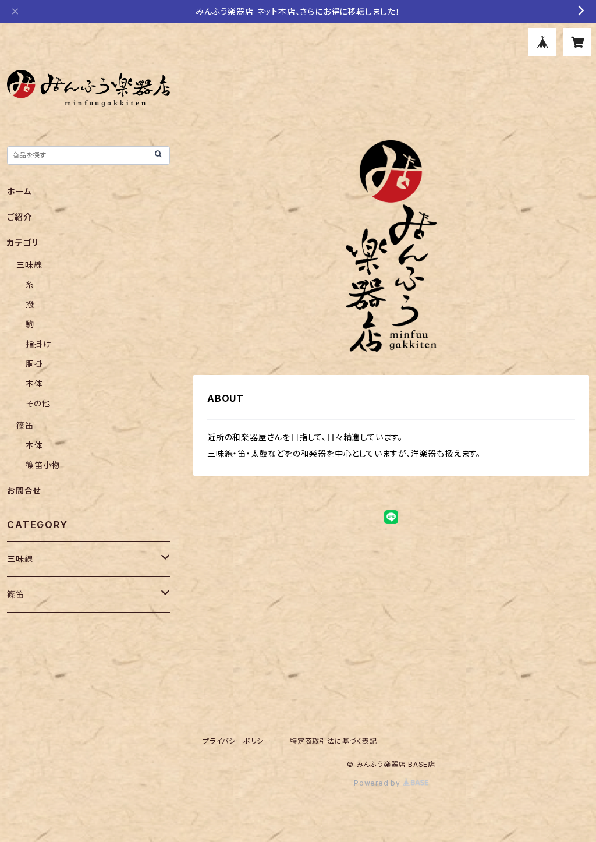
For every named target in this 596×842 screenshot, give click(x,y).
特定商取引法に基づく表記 (333, 741)
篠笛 (25, 425)
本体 (34, 383)
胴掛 (34, 364)
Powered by (378, 783)
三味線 (29, 265)
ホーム (19, 191)
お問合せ (24, 491)
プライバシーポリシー (237, 741)
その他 (38, 403)
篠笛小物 (43, 465)
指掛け (38, 344)
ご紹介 (19, 217)
